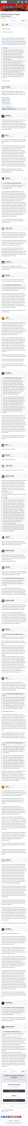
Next (23, 20)
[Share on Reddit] (13, 1117)
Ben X (6, 135)
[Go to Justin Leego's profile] (2, 228)
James (7, 317)
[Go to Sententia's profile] (2, 87)
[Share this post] (25, 25)
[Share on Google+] (6, 1117)
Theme (10, 1120)
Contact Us (16, 1120)
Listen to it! (21, 360)
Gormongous (8, 1002)
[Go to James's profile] (2, 318)
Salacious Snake (9, 476)
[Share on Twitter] (2, 1117)
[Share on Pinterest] (20, 1117)
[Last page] (26, 21)
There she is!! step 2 (6, 99)
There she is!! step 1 (6, 97)
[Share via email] (18, 1117)
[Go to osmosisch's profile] (2, 262)
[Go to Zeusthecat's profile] (2, 373)
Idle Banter (13, 17)
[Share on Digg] (9, 1117)
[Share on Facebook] (4, 1117)
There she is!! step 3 (6, 100)
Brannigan (8, 115)
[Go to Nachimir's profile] (2, 275)
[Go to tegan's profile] (2, 24)
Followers (13, 1106)
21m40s (11, 237)
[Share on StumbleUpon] (16, 1117)
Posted (9, 25)
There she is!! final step (6, 103)
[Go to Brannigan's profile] (2, 116)
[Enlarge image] (16, 91)
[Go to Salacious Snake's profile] (2, 476)
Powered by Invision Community (14, 1123)
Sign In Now (14, 1100)
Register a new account (14, 1090)
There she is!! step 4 (6, 102)
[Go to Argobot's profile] (2, 178)
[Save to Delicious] (11, 1117)
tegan (3, 17)
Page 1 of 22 (14, 20)
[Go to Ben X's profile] (2, 135)
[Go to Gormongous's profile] (2, 1003)
